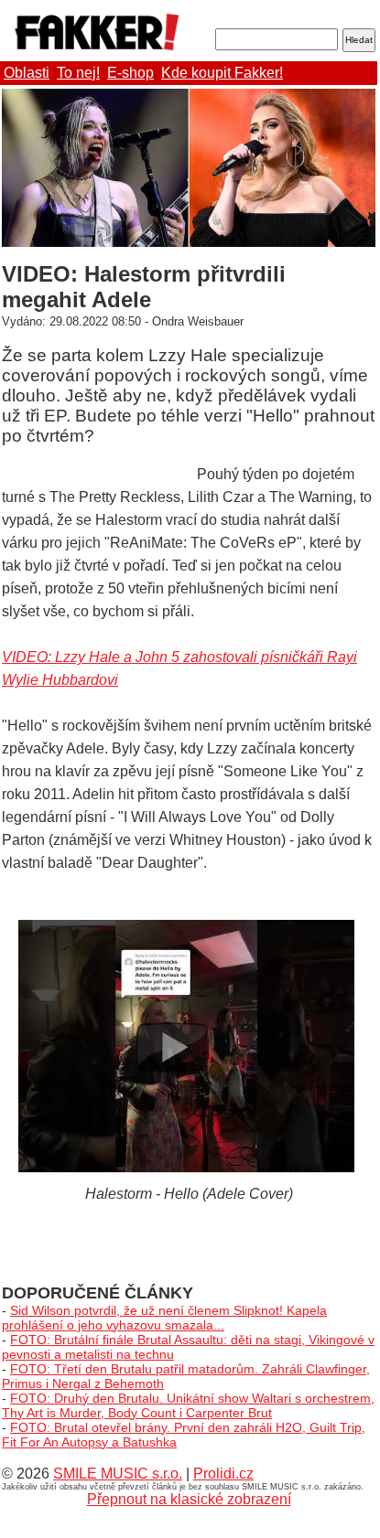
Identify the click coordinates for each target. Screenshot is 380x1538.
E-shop (130, 72)
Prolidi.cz (223, 1473)
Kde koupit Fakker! (222, 72)
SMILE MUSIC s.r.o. (117, 1473)
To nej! (78, 72)
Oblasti (26, 72)
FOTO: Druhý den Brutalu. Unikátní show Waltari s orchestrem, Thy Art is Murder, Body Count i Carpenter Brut (188, 1405)
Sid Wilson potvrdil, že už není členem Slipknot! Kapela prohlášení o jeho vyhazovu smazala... (164, 1317)
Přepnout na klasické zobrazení (189, 1499)
